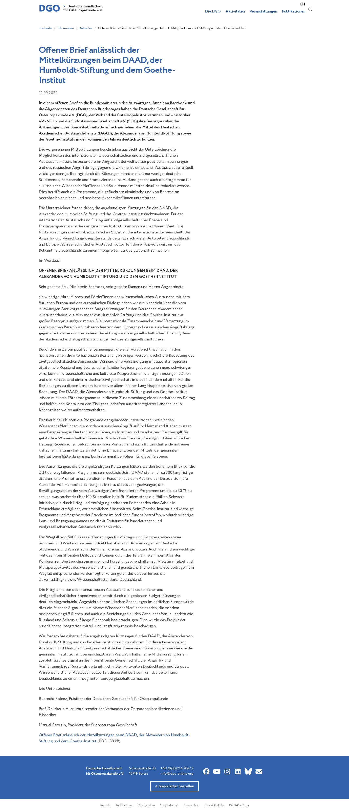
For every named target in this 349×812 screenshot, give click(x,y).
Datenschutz (191, 805)
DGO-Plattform (239, 805)
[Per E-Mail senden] (259, 771)
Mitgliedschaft (169, 805)
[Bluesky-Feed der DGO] (248, 771)
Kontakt (105, 805)
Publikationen (124, 805)
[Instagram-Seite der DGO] (227, 771)
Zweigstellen (146, 805)
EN (302, 4)
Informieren (66, 28)
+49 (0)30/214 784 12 (177, 768)
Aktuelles (86, 28)
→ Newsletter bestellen (174, 786)
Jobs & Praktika (214, 805)
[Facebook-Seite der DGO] (206, 771)
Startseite (45, 28)
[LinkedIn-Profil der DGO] (238, 771)
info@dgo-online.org (177, 773)
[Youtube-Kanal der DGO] (217, 771)
